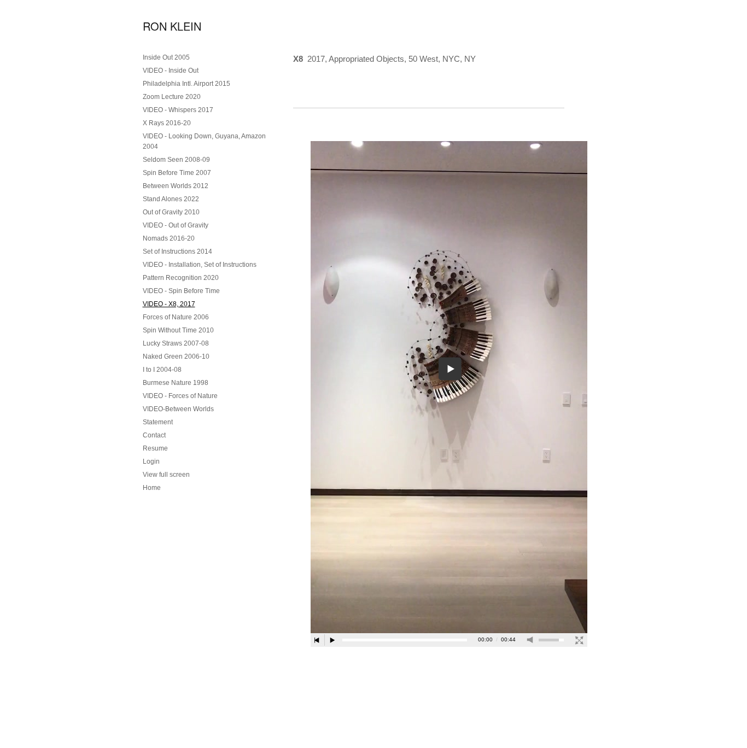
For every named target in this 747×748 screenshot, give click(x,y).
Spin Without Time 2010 (178, 330)
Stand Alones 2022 (171, 199)
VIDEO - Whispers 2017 (178, 110)
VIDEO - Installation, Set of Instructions (199, 264)
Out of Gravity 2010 (171, 212)
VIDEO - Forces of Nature (180, 396)
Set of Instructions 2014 (177, 251)
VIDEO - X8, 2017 (169, 304)
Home (152, 488)
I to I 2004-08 (162, 369)
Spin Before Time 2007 (177, 173)
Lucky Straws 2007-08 (176, 343)
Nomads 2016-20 (169, 238)
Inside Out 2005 (166, 57)
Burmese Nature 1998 (175, 383)
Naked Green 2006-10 (176, 356)
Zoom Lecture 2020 (172, 97)
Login (151, 461)
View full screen (166, 474)
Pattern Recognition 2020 (181, 278)
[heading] (170, 26)
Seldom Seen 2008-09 (176, 159)
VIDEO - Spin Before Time (181, 291)
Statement (158, 422)
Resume (155, 448)
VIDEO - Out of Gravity (175, 225)
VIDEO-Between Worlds (178, 409)
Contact (154, 435)
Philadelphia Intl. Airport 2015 (186, 83)
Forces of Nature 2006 (176, 317)
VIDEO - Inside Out (171, 70)
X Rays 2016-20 (167, 123)
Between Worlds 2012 (175, 186)
